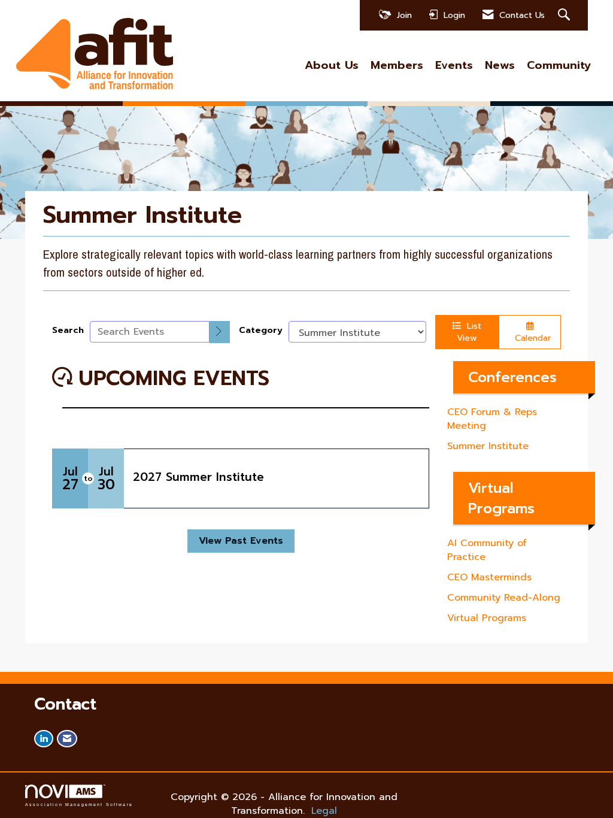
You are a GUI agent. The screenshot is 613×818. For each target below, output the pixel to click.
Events (454, 65)
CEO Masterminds (489, 577)
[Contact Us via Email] (67, 738)
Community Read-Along (503, 597)
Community (559, 65)
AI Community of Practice (487, 550)
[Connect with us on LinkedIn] (43, 738)
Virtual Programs (486, 618)
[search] (220, 332)
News (500, 65)
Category (261, 330)
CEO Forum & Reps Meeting (492, 419)
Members (397, 65)
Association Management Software (79, 804)
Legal (324, 811)
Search (68, 330)
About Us (332, 65)
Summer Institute (488, 446)
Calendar (530, 337)
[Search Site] (565, 15)
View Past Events (241, 541)
